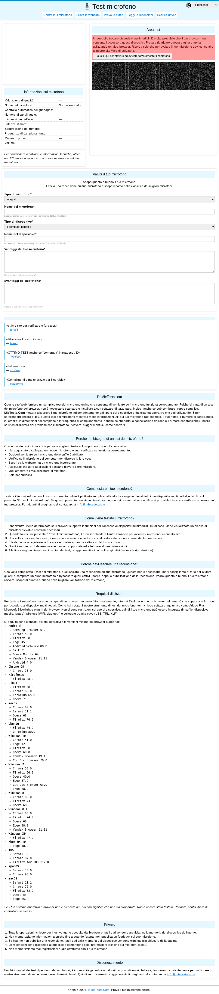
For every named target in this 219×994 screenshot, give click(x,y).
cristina (15, 370)
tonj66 (14, 329)
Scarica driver (166, 15)
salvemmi (16, 383)
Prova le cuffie (113, 15)
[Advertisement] (153, 123)
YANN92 (15, 356)
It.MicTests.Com (99, 989)
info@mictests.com (91, 504)
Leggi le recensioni (140, 15)
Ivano (14, 343)
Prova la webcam (88, 15)
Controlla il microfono (57, 15)
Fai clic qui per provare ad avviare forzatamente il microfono (133, 55)
